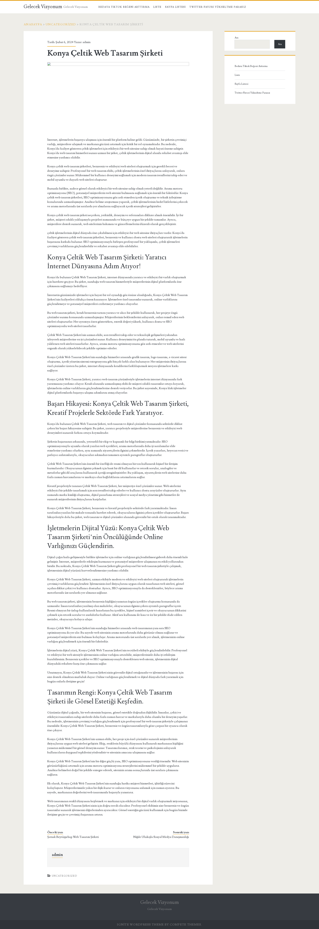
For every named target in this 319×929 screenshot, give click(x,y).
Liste (157, 7)
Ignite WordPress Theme (140, 924)
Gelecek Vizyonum (43, 7)
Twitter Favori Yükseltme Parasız (217, 7)
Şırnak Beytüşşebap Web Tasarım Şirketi (73, 837)
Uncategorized (61, 24)
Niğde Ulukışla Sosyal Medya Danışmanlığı (161, 837)
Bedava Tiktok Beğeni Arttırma (124, 7)
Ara (236, 37)
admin (86, 42)
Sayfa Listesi (175, 7)
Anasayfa (33, 24)
